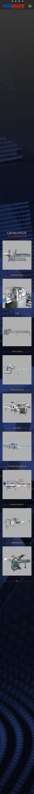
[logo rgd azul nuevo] (14, 6)
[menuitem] (12, 1)
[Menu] (29, 6)
